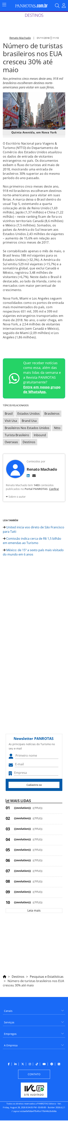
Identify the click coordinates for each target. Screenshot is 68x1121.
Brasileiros (52, 413)
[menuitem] (34, 1009)
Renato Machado (20, 38)
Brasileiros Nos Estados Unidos (27, 428)
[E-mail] (34, 475)
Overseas (11, 442)
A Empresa (11, 1045)
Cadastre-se (34, 785)
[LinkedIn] (28, 475)
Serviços (9, 1022)
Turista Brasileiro (17, 435)
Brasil (9, 413)
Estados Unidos (28, 413)
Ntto (57, 428)
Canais (8, 1011)
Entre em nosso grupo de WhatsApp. (41, 389)
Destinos (29, 442)
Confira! (54, 489)
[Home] (4, 976)
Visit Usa (11, 421)
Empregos (10, 1034)
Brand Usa (29, 421)
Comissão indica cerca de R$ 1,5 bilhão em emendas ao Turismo (32, 540)
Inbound (40, 435)
